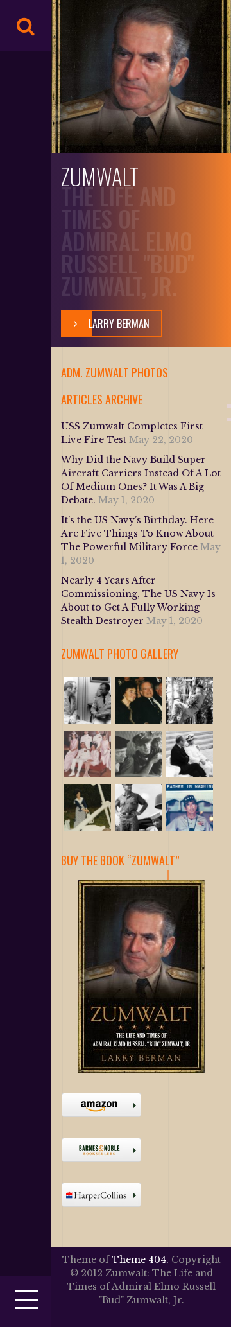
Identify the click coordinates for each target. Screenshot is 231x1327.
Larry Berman (119, 323)
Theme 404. (140, 1259)
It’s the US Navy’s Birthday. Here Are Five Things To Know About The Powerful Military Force (137, 533)
